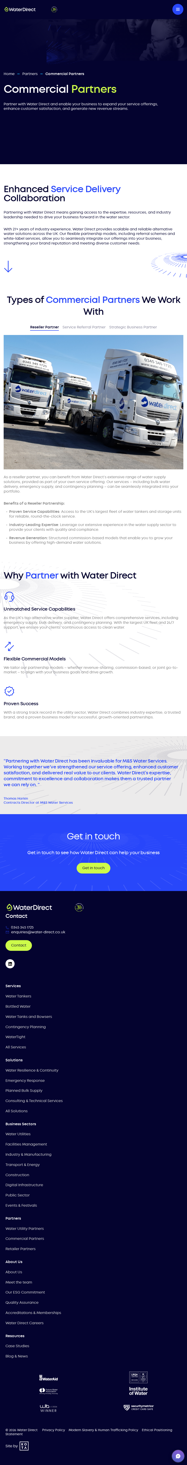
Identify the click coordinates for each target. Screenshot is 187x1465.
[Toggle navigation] (177, 9)
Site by (11, 1446)
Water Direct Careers (24, 1323)
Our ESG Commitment (25, 1292)
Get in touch (93, 868)
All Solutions (16, 1111)
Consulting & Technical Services (34, 1100)
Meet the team (18, 1282)
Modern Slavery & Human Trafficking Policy (103, 1430)
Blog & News (16, 1356)
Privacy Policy (53, 1430)
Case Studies (17, 1346)
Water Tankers (18, 996)
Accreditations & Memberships (33, 1312)
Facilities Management (26, 1144)
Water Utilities (18, 1134)
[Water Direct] (80, 9)
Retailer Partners (20, 1248)
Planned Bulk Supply (23, 1090)
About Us (13, 1272)
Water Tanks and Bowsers (28, 1016)
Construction (17, 1175)
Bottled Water (18, 1006)
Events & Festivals (21, 1205)
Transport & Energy (22, 1164)
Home (9, 73)
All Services (15, 1047)
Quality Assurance (22, 1302)
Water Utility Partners (24, 1228)
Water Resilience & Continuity (31, 1070)
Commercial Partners (24, 1238)
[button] (178, 1456)
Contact (18, 945)
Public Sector (17, 1195)
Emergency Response (25, 1080)
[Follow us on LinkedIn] (10, 963)
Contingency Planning (25, 1026)
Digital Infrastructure (24, 1185)
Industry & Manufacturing (28, 1154)
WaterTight (15, 1037)
